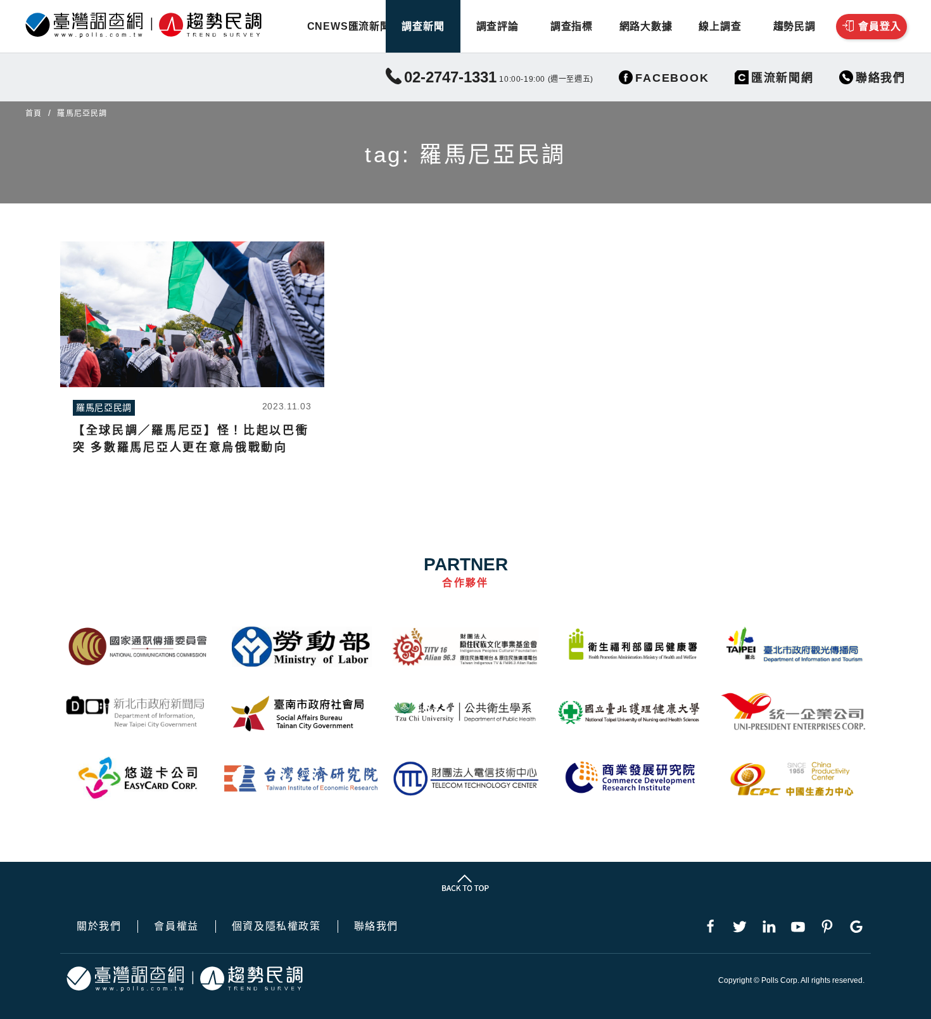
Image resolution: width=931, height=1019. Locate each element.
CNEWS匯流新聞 (349, 26)
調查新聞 (423, 26)
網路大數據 (646, 26)
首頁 (33, 113)
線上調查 (720, 26)
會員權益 (176, 926)
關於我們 (99, 926)
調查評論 (497, 26)
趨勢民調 (794, 26)
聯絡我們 (376, 926)
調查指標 (571, 26)
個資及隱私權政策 (276, 926)
